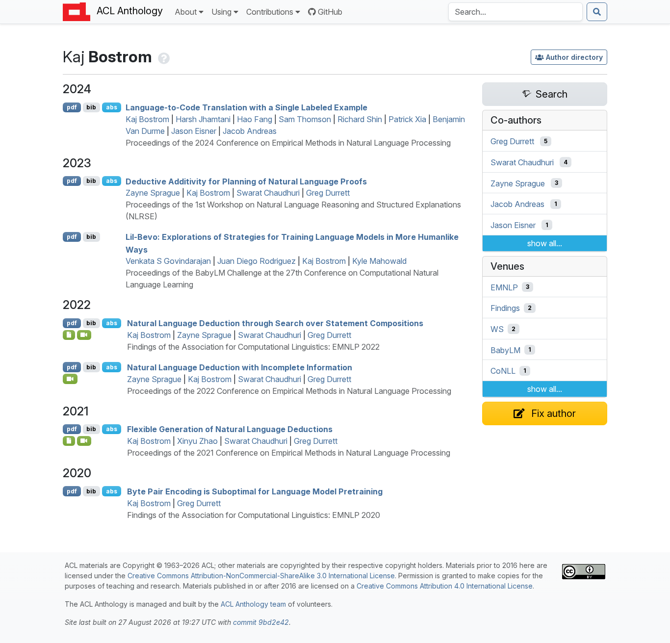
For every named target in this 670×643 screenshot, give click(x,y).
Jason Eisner (193, 131)
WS (497, 329)
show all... (544, 243)
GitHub (330, 12)
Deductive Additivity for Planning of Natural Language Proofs (246, 181)
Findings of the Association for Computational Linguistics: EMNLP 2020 (253, 515)
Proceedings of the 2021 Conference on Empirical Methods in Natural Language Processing (288, 453)
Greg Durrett (328, 193)
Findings (505, 308)
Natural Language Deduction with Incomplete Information (239, 367)
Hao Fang (254, 119)
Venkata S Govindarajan (168, 261)
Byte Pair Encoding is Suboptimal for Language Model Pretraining (255, 491)
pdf (72, 107)
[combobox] (515, 11)
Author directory (574, 57)
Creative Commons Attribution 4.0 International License (445, 586)
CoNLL (502, 371)
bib (91, 107)
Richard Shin (359, 119)
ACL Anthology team (253, 604)
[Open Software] (69, 335)
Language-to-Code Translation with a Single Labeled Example (246, 107)
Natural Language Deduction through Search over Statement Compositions (275, 323)
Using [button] (221, 12)
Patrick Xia (407, 119)
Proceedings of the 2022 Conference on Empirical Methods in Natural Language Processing (289, 391)
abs (111, 107)
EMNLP (504, 287)
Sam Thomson (305, 119)
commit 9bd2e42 (261, 622)
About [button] (186, 12)
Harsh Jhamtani (203, 119)
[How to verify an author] (163, 56)
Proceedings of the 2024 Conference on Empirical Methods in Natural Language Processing (288, 143)
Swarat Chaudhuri (268, 193)
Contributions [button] (269, 12)
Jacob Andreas (250, 131)
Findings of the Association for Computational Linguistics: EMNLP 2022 (253, 347)
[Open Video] (84, 335)
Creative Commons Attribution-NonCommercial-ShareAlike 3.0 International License (261, 575)
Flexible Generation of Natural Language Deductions (230, 429)
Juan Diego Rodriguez (256, 261)
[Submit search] (597, 11)
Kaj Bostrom (147, 119)
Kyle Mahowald (379, 261)
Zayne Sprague (153, 193)
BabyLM (505, 350)
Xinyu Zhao (197, 441)
